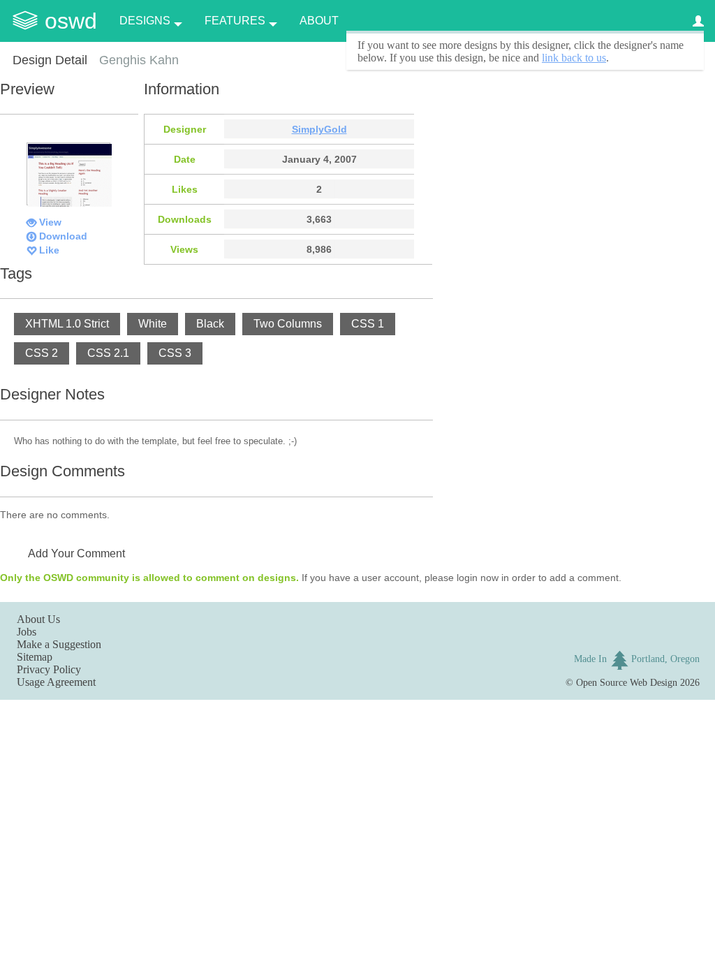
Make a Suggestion (59, 644)
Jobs (26, 632)
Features (235, 21)
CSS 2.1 (108, 353)
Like (49, 250)
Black (210, 324)
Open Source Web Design (626, 682)
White (152, 324)
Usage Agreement (56, 682)
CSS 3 (175, 353)
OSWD (71, 21)
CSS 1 (367, 324)
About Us (38, 619)
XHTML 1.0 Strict (67, 324)
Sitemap (34, 657)
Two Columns (287, 324)
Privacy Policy (49, 669)
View (50, 222)
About (319, 21)
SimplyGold (319, 129)
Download (63, 236)
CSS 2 (41, 353)
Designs (144, 21)
